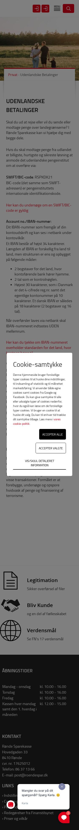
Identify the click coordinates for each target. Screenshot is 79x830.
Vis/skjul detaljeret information (39, 463)
